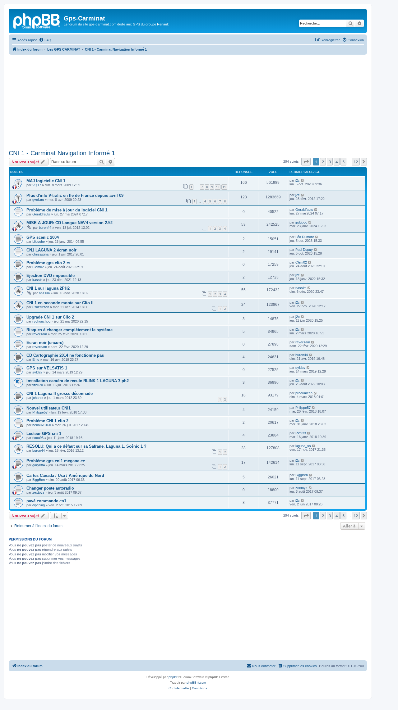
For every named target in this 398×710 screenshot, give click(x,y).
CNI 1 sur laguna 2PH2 (48, 288)
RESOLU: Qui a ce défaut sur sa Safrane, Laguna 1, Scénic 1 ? (86, 446)
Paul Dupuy (304, 249)
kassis (37, 280)
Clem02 (38, 267)
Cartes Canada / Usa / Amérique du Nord (65, 475)
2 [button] (323, 162)
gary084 (38, 465)
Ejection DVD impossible (50, 275)
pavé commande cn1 (46, 501)
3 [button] (330, 162)
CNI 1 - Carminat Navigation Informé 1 (62, 153)
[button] (306, 161)
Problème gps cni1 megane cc (55, 461)
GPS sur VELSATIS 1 (46, 368)
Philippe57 (40, 412)
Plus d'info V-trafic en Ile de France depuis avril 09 (74, 195)
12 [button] (356, 162)
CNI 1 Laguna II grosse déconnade (59, 393)
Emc (35, 359)
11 (224, 187)
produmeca (303, 393)
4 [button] (337, 162)
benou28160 (41, 425)
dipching (38, 505)
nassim (44, 293)
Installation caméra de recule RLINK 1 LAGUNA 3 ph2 (77, 380)
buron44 (45, 227)
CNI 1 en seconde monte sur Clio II (60, 303)
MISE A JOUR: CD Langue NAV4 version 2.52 (69, 222)
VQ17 (36, 185)
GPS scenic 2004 (42, 237)
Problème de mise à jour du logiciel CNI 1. (67, 210)
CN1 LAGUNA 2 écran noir (51, 250)
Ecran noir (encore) (44, 342)
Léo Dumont (304, 237)
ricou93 (38, 438)
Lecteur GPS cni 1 (43, 433)
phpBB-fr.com (196, 682)
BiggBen (38, 480)
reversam (39, 334)
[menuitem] (45, 40)
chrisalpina (40, 254)
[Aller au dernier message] (303, 180)
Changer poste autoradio (50, 488)
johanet (37, 398)
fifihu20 (37, 385)
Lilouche (38, 241)
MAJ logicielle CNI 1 (45, 181)
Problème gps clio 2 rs (48, 262)
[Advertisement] (188, 101)
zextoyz (38, 492)
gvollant (38, 199)
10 (217, 187)
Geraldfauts (41, 214)
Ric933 (300, 433)
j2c (297, 180)
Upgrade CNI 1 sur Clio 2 (50, 317)
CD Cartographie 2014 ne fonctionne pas (65, 355)
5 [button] (343, 162)
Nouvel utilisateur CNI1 (48, 408)
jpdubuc (301, 222)
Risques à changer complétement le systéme (69, 330)
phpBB (173, 677)
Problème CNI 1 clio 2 (47, 420)
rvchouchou (41, 321)
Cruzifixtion (40, 307)
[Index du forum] (37, 20)
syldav (37, 372)
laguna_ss (303, 446)
